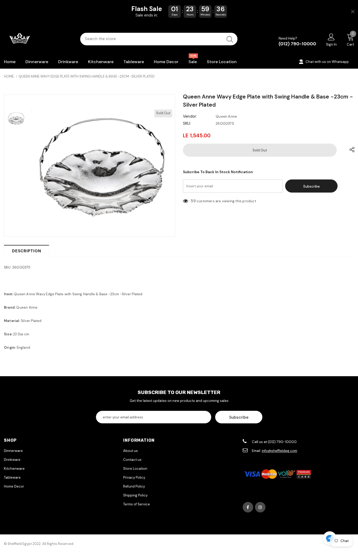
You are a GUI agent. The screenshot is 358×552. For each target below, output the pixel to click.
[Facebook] (248, 507)
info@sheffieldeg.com (279, 451)
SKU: (187, 123)
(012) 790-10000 (297, 44)
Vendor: (190, 116)
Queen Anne (226, 116)
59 (193, 201)
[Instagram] (260, 507)
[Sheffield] (38, 39)
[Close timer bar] (353, 11)
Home (9, 76)
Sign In (331, 44)
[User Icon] (331, 36)
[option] (101, 166)
